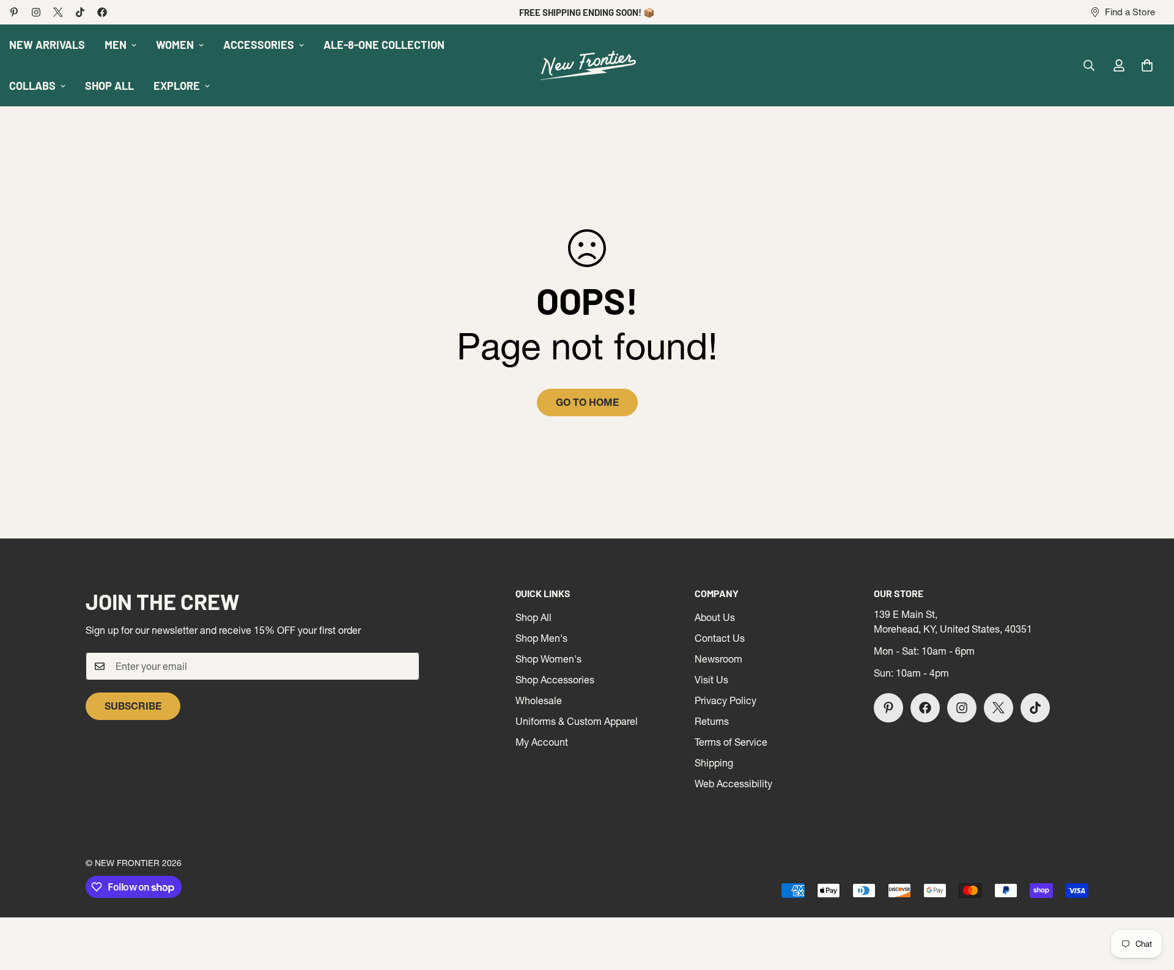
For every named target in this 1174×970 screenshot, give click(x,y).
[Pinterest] (14, 12)
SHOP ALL (109, 85)
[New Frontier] (587, 66)
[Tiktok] (80, 12)
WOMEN (175, 44)
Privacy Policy (725, 700)
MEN (116, 44)
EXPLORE (176, 85)
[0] (1147, 65)
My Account (541, 742)
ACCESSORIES (258, 44)
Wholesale (538, 700)
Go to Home (587, 402)
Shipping (714, 763)
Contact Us (720, 638)
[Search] (1089, 65)
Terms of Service (731, 742)
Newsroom (718, 659)
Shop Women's (548, 659)
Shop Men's (541, 638)
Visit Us (711, 680)
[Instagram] (36, 12)
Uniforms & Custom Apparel (576, 721)
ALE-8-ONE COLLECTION (384, 44)
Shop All (533, 617)
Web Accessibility (733, 783)
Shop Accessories (554, 680)
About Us (715, 617)
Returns (712, 721)
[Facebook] (102, 12)
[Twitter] (58, 12)
